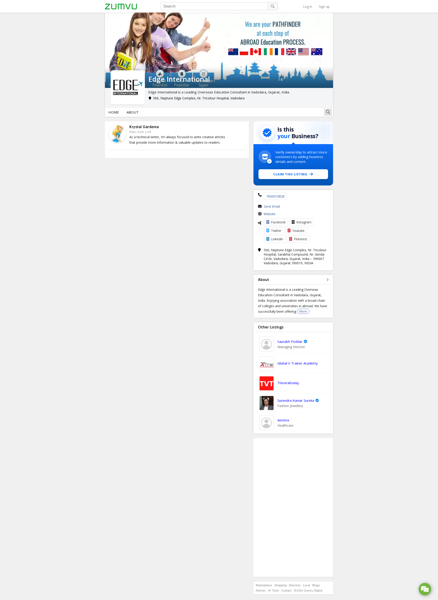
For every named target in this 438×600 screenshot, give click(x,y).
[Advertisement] (293, 507)
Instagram (303, 222)
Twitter (276, 230)
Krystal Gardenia (144, 127)
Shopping (280, 585)
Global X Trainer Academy (297, 363)
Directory (295, 585)
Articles (261, 590)
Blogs (316, 585)
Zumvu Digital (313, 590)
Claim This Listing (290, 174)
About (132, 112)
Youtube (298, 230)
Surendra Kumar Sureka (295, 400)
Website (270, 214)
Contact (286, 590)
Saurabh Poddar (289, 341)
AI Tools (273, 590)
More (303, 311)
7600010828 (275, 196)
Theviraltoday (288, 383)
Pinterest (300, 239)
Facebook (278, 222)
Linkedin (277, 239)
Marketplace (264, 585)
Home (113, 112)
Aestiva (283, 420)
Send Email (272, 206)
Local (306, 585)
